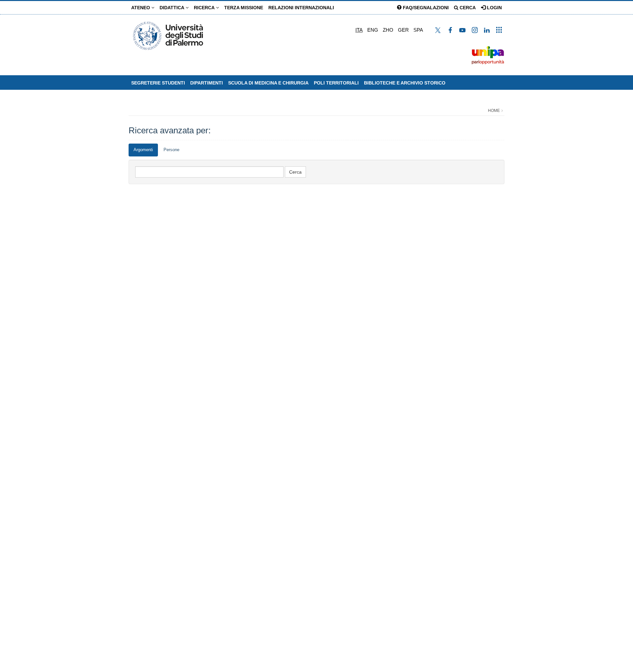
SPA (418, 30)
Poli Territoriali (336, 82)
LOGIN (494, 7)
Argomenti (143, 149)
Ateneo (141, 7)
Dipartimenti (206, 82)
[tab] (143, 150)
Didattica (173, 7)
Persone (171, 149)
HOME (494, 110)
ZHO (388, 30)
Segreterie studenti (158, 82)
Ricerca (205, 7)
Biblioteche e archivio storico (404, 82)
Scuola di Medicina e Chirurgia (268, 82)
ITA (359, 30)
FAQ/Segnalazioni (425, 7)
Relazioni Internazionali (301, 7)
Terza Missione (243, 7)
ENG (372, 30)
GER (403, 30)
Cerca (467, 7)
